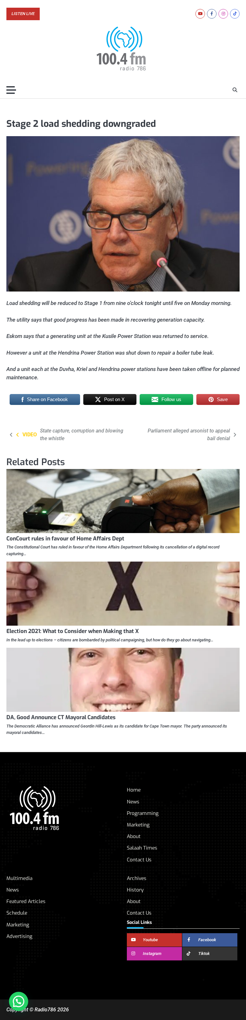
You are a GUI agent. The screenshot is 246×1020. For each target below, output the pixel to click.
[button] (18, 1001)
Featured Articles (25, 901)
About (134, 836)
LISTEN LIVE (23, 14)
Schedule (16, 913)
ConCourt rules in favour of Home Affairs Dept (65, 538)
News (133, 802)
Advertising (19, 936)
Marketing (138, 825)
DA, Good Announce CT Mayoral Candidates (61, 717)
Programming (143, 813)
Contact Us (139, 860)
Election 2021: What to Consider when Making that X (72, 631)
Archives (136, 878)
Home (134, 790)
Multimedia (19, 878)
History (135, 890)
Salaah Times (142, 848)
